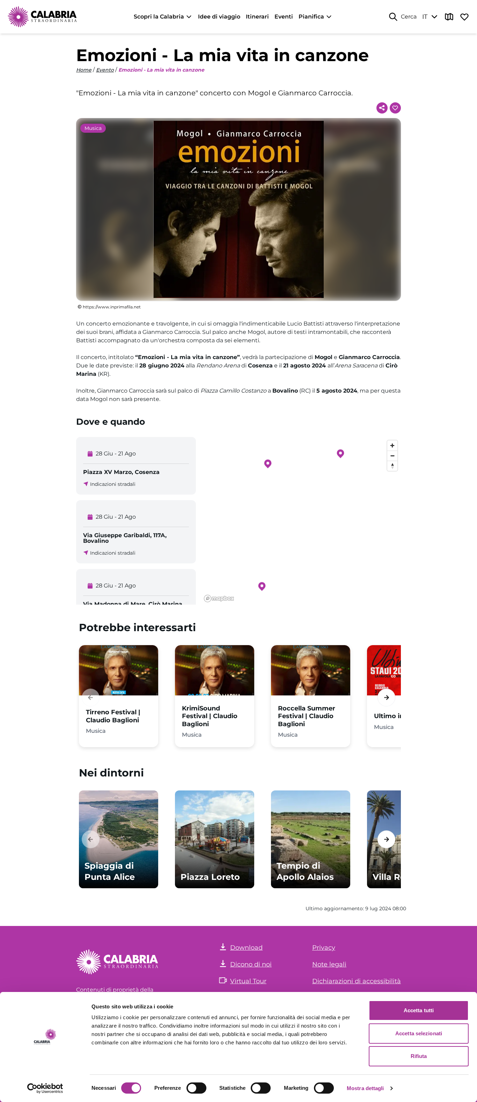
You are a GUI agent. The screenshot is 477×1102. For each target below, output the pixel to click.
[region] (301, 521)
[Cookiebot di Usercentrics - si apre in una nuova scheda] (45, 1088)
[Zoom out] (392, 456)
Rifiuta (419, 1056)
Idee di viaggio (219, 16)
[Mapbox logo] (219, 598)
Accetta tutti (419, 1010)
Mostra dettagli (365, 1088)
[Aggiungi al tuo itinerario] (395, 108)
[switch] (196, 1088)
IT (424, 17)
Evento (105, 70)
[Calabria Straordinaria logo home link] (43, 17)
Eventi (283, 16)
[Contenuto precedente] (91, 697)
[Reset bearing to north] (392, 466)
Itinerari (257, 16)
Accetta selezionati (418, 1033)
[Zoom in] (392, 445)
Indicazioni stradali (112, 484)
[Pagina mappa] (449, 17)
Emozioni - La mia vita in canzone (161, 70)
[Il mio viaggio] (464, 17)
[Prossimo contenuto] (386, 697)
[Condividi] (382, 108)
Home (83, 70)
